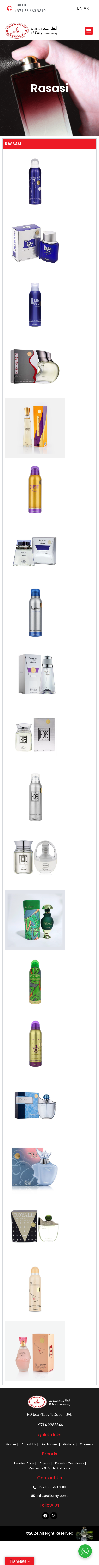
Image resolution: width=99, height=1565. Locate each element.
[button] (89, 31)
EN (79, 8)
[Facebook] (45, 1515)
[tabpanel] (49, 767)
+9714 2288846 (49, 1425)
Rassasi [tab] (13, 144)
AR (86, 8)
